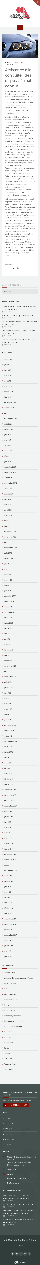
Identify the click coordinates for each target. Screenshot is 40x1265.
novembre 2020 (10, 730)
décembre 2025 (10, 402)
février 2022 (8, 650)
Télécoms (8, 1059)
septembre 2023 (10, 547)
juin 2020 (7, 757)
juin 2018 (7, 886)
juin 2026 (7, 370)
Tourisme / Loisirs (11, 1064)
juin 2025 (7, 435)
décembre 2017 (10, 919)
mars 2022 (8, 644)
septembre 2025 (10, 418)
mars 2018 (8, 903)
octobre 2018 (9, 865)
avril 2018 (8, 897)
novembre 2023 (10, 537)
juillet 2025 (8, 429)
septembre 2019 (10, 806)
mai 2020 (7, 763)
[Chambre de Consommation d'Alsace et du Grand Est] (20, 13)
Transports (8, 1069)
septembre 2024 (10, 483)
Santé (6, 1048)
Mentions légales (13, 1183)
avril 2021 (8, 703)
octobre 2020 (9, 736)
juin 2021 (7, 693)
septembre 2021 (10, 677)
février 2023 (8, 585)
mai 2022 (7, 634)
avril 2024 (8, 510)
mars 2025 (8, 451)
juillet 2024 (8, 494)
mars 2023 (8, 580)
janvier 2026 (8, 397)
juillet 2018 (8, 881)
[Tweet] (12, 268)
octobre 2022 (9, 607)
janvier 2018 (8, 913)
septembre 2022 (10, 612)
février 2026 (8, 391)
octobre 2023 (9, 542)
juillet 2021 (8, 687)
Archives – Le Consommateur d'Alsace (18, 978)
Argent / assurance (11, 983)
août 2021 (8, 682)
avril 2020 (8, 768)
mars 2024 (8, 515)
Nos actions (8, 1139)
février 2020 (8, 779)
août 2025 (8, 424)
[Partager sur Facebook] (7, 268)
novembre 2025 (10, 408)
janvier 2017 (8, 956)
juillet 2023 (8, 558)
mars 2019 (8, 838)
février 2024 (8, 521)
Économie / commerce (12, 1016)
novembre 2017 (10, 924)
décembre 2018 (10, 854)
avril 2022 (8, 639)
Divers (6, 1005)
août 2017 (8, 940)
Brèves (6, 989)
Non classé (8, 1032)
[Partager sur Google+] (17, 268)
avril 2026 (8, 381)
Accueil (6, 1118)
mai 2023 (7, 569)
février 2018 (8, 908)
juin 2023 (7, 564)
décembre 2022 (10, 596)
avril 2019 (8, 833)
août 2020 (8, 747)
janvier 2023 (8, 591)
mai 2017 (7, 951)
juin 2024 (7, 499)
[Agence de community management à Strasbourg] (20, 1262)
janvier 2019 (8, 849)
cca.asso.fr (11, 1174)
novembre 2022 (10, 601)
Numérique (8, 1042)
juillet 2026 (8, 365)
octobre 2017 (9, 929)
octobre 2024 (9, 478)
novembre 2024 (10, 472)
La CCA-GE (7, 1134)
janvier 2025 (8, 461)
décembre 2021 (10, 660)
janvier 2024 (8, 526)
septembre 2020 (10, 741)
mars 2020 (8, 773)
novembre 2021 (10, 666)
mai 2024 (7, 504)
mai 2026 (7, 375)
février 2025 (8, 456)
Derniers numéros (11, 999)
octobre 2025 (9, 413)
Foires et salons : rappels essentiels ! (17, 315)
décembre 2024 (10, 467)
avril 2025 (8, 445)
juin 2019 (7, 822)
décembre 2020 (10, 725)
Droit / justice (9, 1010)
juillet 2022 (8, 623)
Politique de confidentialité (16, 1178)
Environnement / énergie (13, 1021)
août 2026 (8, 359)
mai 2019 (7, 827)
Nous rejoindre (9, 1037)
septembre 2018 (10, 870)
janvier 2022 (8, 655)
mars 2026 (8, 386)
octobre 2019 (9, 800)
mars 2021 (8, 709)
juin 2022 (7, 628)
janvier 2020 (8, 784)
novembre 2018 (10, 860)
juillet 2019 (8, 816)
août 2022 (8, 617)
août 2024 (8, 488)
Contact (7, 1145)
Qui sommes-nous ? (18, 1105)
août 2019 (8, 811)
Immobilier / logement (13, 1026)
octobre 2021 (9, 671)
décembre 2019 (10, 790)
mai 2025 (7, 440)
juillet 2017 (8, 946)
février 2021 (8, 714)
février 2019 (8, 843)
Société (7, 1053)
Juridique (7, 1129)
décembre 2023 (10, 531)
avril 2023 (8, 574)
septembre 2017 (10, 935)
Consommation (11, 65)
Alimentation (9, 972)
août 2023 (8, 553)
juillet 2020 (8, 752)
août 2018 (8, 876)
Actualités (8, 1123)
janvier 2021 (8, 720)
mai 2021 (7, 698)
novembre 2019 (10, 795)
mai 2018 (7, 892)
